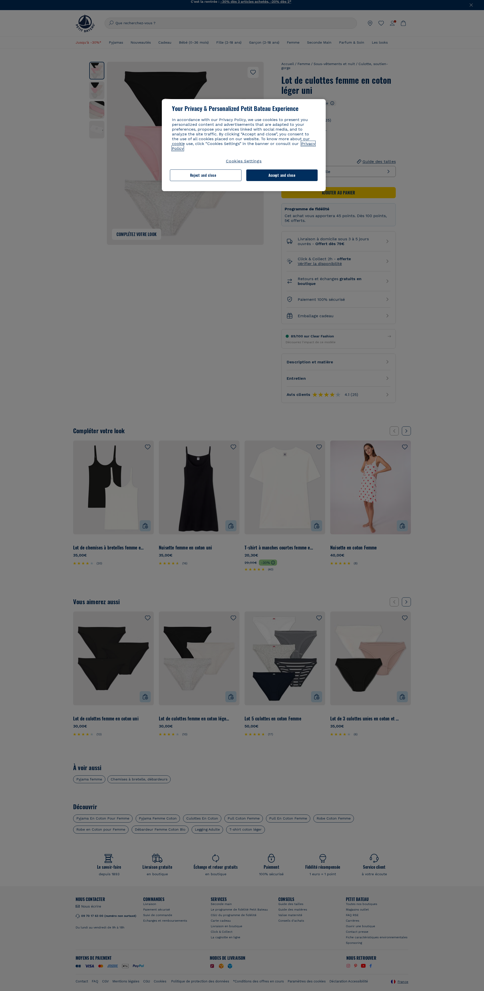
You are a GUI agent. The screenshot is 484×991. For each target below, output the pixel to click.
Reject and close (203, 175)
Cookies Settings (244, 161)
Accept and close (281, 175)
